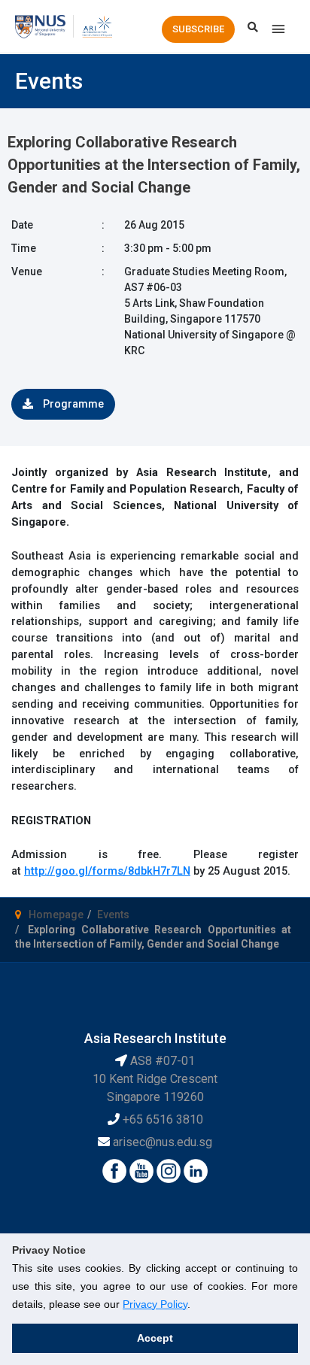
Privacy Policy (155, 1304)
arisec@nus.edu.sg (162, 1142)
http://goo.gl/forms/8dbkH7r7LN (107, 871)
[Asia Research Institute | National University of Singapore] (96, 25)
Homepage (56, 914)
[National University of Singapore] (40, 25)
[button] (198, 29)
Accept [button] (155, 1338)
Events (113, 914)
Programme (72, 404)
